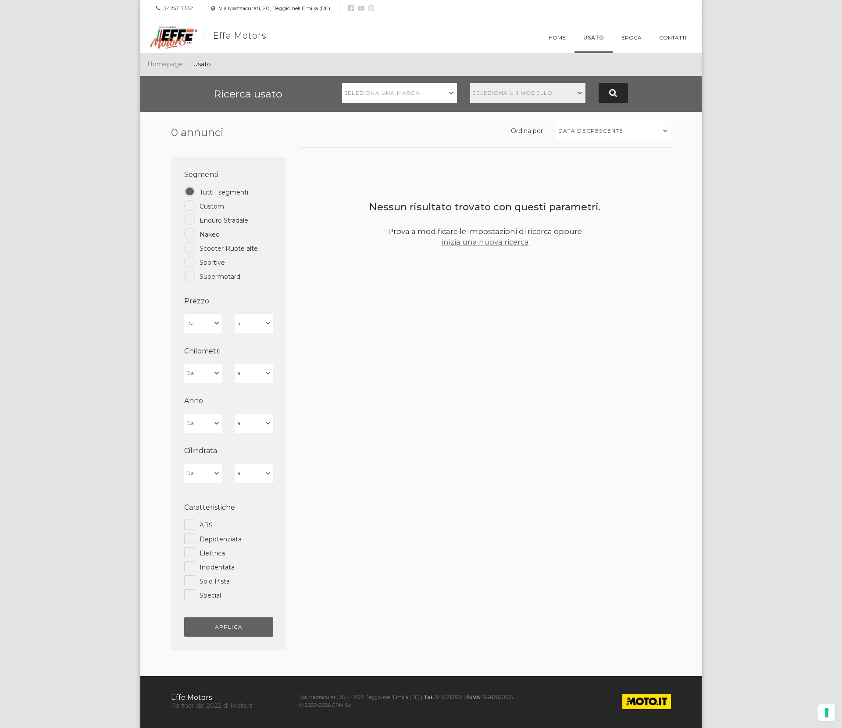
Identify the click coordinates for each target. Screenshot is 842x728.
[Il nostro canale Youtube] (360, 8)
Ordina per (527, 131)
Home (557, 37)
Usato (593, 37)
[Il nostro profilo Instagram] (370, 8)
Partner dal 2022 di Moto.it (211, 706)
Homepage (165, 64)
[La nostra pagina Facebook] (351, 8)
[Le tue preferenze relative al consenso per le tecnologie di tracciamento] (826, 712)
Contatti (672, 37)
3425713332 (177, 8)
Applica (229, 626)
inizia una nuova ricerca (485, 242)
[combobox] (399, 93)
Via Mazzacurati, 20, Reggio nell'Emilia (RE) (274, 8)
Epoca (631, 37)
